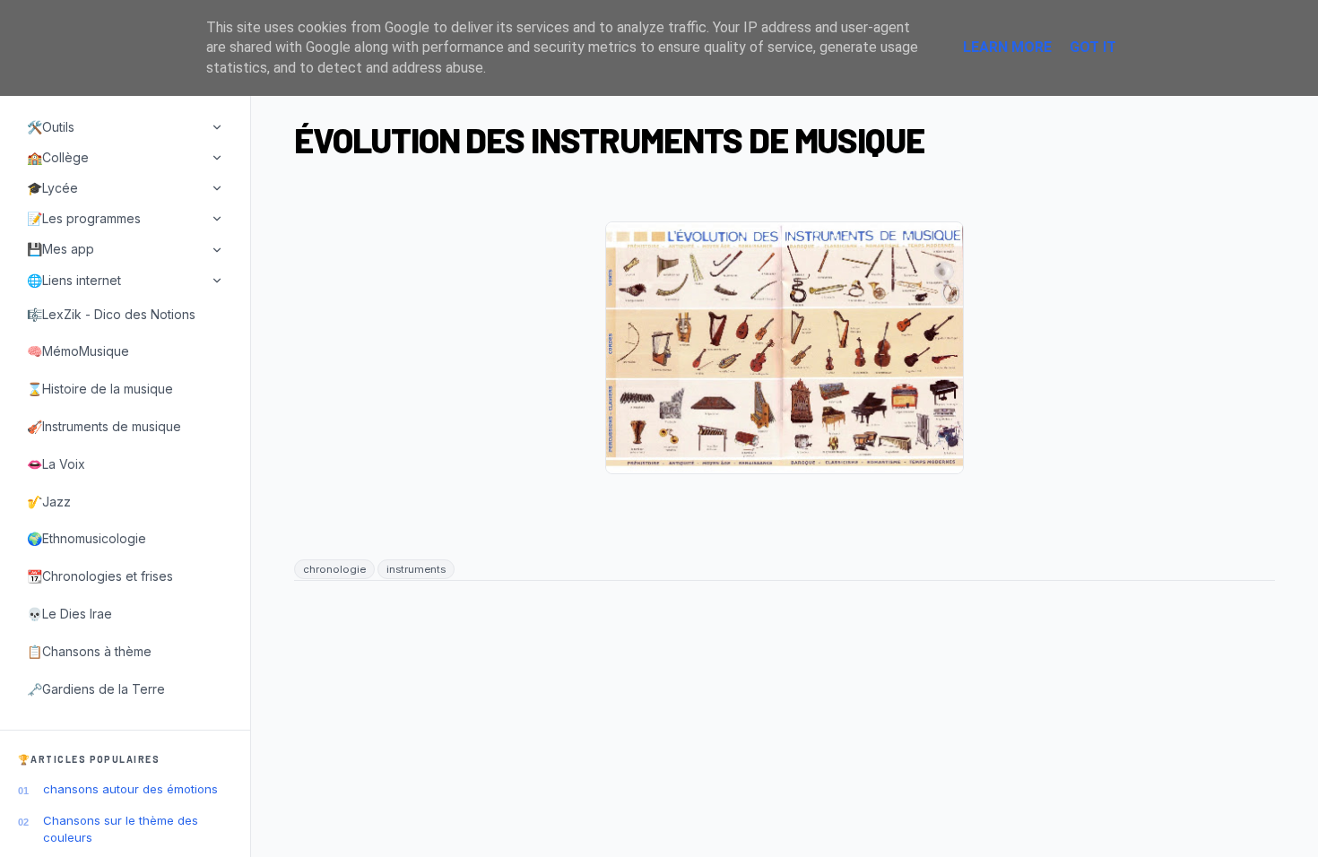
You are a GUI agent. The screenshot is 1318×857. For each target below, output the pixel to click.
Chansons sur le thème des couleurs (120, 828)
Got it (1093, 47)
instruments (416, 569)
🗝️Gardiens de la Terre (96, 689)
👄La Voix (56, 464)
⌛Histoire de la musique (100, 388)
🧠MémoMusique (78, 351)
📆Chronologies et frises (100, 576)
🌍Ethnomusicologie (86, 538)
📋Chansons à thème (89, 651)
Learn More (1007, 47)
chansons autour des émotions (130, 789)
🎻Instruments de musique (104, 426)
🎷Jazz (49, 501)
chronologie (334, 569)
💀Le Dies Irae (69, 613)
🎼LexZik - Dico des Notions (111, 314)
